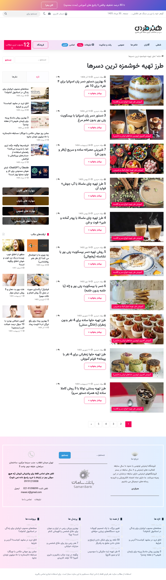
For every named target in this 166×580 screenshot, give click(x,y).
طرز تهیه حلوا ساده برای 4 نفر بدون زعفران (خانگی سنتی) (83, 322)
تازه (37, 77)
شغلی (158, 45)
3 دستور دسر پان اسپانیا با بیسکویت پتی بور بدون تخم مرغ (83, 118)
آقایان (146, 45)
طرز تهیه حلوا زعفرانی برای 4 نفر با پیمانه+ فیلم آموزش (84, 356)
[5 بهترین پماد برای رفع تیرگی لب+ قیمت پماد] (38, 311)
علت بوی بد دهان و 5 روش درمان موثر (14, 291)
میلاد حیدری (98, 77)
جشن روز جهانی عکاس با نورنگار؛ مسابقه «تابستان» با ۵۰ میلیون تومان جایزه (26, 135)
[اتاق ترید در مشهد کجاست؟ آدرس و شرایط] (40, 108)
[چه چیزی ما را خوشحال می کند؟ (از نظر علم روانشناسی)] (38, 245)
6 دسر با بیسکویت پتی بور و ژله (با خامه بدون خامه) (84, 288)
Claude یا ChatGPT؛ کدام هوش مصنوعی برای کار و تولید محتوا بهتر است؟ (16, 171)
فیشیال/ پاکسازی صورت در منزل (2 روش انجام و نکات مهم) (38, 293)
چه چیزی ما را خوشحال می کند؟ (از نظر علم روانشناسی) (38, 258)
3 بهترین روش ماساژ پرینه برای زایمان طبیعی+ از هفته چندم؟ (16, 121)
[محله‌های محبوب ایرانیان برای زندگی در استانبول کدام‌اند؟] (40, 93)
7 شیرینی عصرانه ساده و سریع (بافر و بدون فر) (82, 152)
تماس (69, 45)
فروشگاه (40, 45)
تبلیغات (85, 45)
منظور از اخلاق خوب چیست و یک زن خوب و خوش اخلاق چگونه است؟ (13, 260)
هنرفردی (135, 489)
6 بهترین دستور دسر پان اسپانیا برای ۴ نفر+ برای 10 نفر (82, 84)
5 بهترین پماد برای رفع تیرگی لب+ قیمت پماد (39, 322)
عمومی (121, 45)
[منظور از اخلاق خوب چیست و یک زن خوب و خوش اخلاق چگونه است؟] (13, 245)
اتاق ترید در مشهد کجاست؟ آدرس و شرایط (16, 105)
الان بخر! (49, 5)
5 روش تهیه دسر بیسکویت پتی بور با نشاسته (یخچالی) (82, 254)
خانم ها (134, 45)
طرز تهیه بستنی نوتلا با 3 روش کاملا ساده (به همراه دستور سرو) (83, 391)
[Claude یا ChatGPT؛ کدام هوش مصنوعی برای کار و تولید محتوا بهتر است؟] (40, 172)
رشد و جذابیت (105, 45)
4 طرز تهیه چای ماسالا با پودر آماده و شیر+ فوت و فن (83, 220)
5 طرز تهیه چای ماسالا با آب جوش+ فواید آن (83, 186)
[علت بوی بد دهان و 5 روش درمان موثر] (13, 280)
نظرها (14, 77)
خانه (159, 56)
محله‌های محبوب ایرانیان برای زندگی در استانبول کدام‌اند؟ (16, 90)
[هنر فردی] (148, 29)
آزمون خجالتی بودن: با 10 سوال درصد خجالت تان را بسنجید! (14, 324)
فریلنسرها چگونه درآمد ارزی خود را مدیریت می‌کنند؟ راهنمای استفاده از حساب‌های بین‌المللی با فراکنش (16, 152)
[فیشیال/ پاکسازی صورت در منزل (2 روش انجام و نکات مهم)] (38, 280)
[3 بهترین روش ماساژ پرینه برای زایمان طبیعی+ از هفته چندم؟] (40, 122)
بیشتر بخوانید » (95, 93)
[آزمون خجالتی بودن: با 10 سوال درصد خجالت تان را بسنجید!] (13, 311)
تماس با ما (27, 499)
